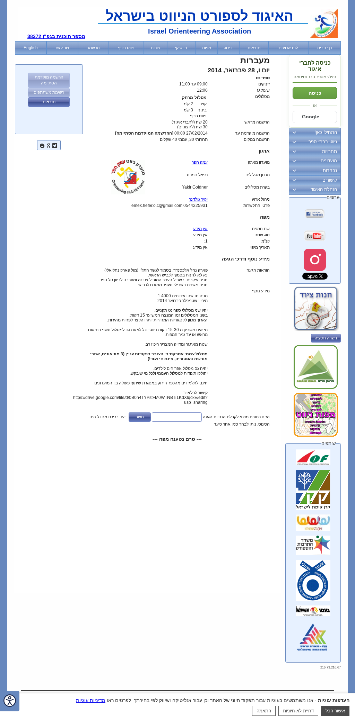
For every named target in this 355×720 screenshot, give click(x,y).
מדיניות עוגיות (90, 700)
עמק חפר (200, 162)
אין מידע (200, 228)
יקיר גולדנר (198, 199)
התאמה (264, 710)
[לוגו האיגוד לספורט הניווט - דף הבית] (324, 36)
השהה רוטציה (326, 338)
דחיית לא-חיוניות (298, 710)
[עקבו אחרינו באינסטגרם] (315, 260)
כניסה (315, 93)
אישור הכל (335, 710)
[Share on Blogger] (42, 145)
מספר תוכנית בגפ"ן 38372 (56, 36)
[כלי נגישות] (9, 701)
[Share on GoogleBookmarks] (48, 145)
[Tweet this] (55, 145)
